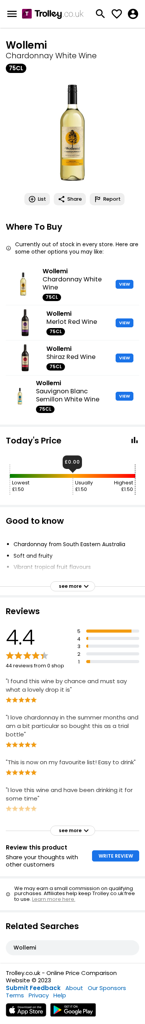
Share (74, 199)
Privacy (39, 995)
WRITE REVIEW (116, 856)
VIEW (124, 284)
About (74, 988)
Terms (15, 995)
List (42, 199)
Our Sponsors (107, 988)
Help (59, 995)
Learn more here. (53, 899)
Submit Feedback (33, 988)
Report (112, 199)
